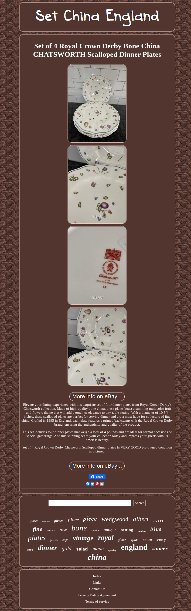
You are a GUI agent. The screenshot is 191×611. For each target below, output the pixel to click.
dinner (47, 547)
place (73, 520)
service (95, 530)
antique (110, 530)
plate (122, 540)
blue (155, 529)
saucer (159, 548)
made (98, 548)
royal (106, 537)
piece (90, 518)
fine (37, 529)
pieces (58, 521)
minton (142, 531)
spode (134, 540)
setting (127, 529)
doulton (46, 521)
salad (82, 549)
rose (63, 529)
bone (79, 528)
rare (30, 549)
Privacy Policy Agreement (97, 595)
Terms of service (97, 601)
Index (97, 576)
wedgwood (115, 519)
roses (158, 521)
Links (97, 582)
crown (147, 540)
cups (65, 540)
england (134, 547)
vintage (83, 538)
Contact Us (97, 589)
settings (161, 540)
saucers (51, 530)
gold (67, 548)
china (97, 557)
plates (37, 537)
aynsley (112, 550)
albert (141, 519)
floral (34, 521)
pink (54, 539)
